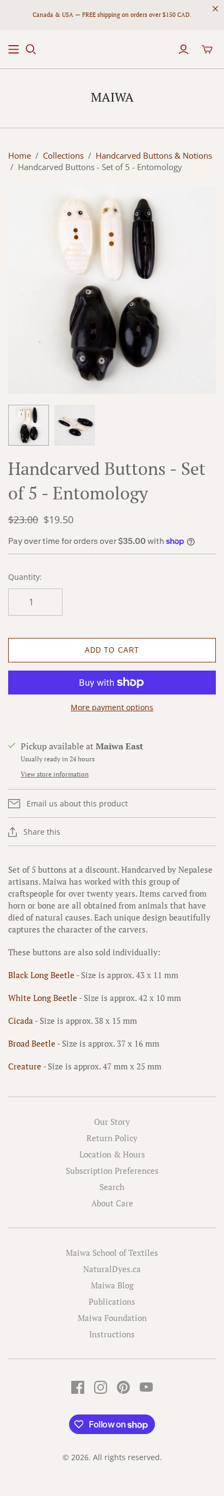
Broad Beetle (31, 1043)
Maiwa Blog (112, 1285)
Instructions (112, 1334)
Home (19, 155)
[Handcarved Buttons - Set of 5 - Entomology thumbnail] (28, 425)
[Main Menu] (13, 49)
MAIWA (112, 97)
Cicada (21, 1020)
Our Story (112, 1121)
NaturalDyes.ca (112, 1268)
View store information (55, 774)
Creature (24, 1066)
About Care (112, 1203)
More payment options (112, 707)
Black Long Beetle (42, 974)
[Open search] (31, 49)
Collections (63, 155)
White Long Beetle (42, 997)
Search (112, 1186)
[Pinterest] (123, 1387)
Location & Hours (112, 1154)
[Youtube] (146, 1387)
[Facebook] (77, 1387)
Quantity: (25, 577)
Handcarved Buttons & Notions (154, 155)
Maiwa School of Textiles (112, 1252)
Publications (112, 1301)
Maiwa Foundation (112, 1317)
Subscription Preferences (112, 1170)
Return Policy (112, 1137)
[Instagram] (100, 1387)
